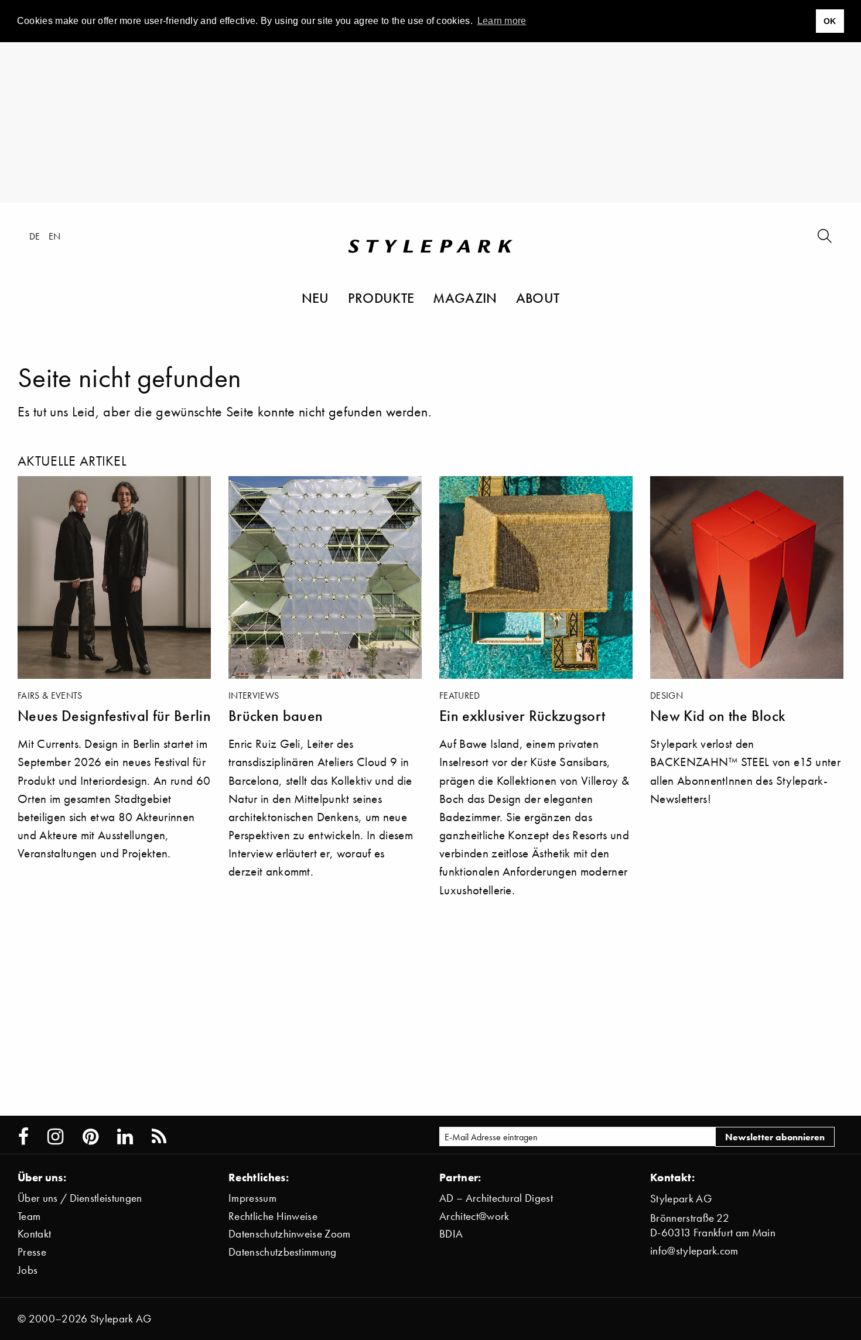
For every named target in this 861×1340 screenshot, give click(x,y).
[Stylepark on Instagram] (55, 1136)
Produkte (381, 297)
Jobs (27, 1270)
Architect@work (474, 1216)
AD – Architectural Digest (496, 1198)
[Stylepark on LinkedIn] (125, 1136)
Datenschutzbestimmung (282, 1252)
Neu (315, 297)
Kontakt (34, 1233)
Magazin (465, 297)
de (34, 236)
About (538, 297)
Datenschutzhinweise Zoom (289, 1233)
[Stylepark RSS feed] (159, 1136)
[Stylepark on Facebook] (23, 1136)
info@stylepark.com (694, 1250)
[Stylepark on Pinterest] (90, 1136)
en (55, 236)
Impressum (252, 1198)
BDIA (451, 1233)
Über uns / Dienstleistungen (80, 1198)
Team (29, 1216)
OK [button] (830, 21)
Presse (32, 1252)
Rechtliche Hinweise (272, 1216)
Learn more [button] (502, 21)
